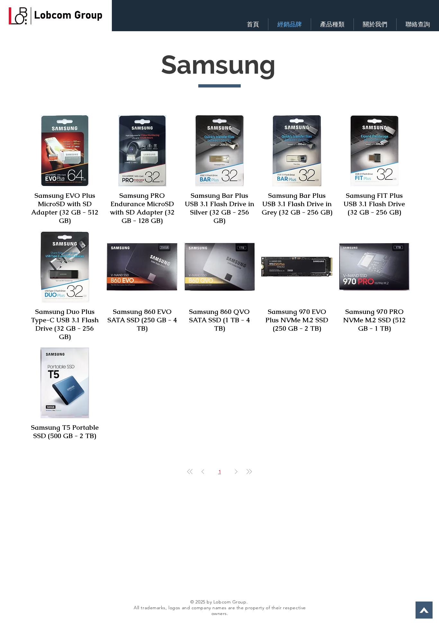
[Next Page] (236, 471)
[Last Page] (249, 471)
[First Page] (190, 471)
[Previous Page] (203, 471)
